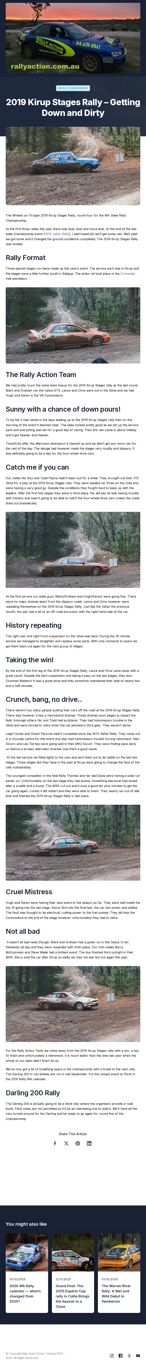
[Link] (56, 1143)
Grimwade (128, 273)
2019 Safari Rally (57, 234)
